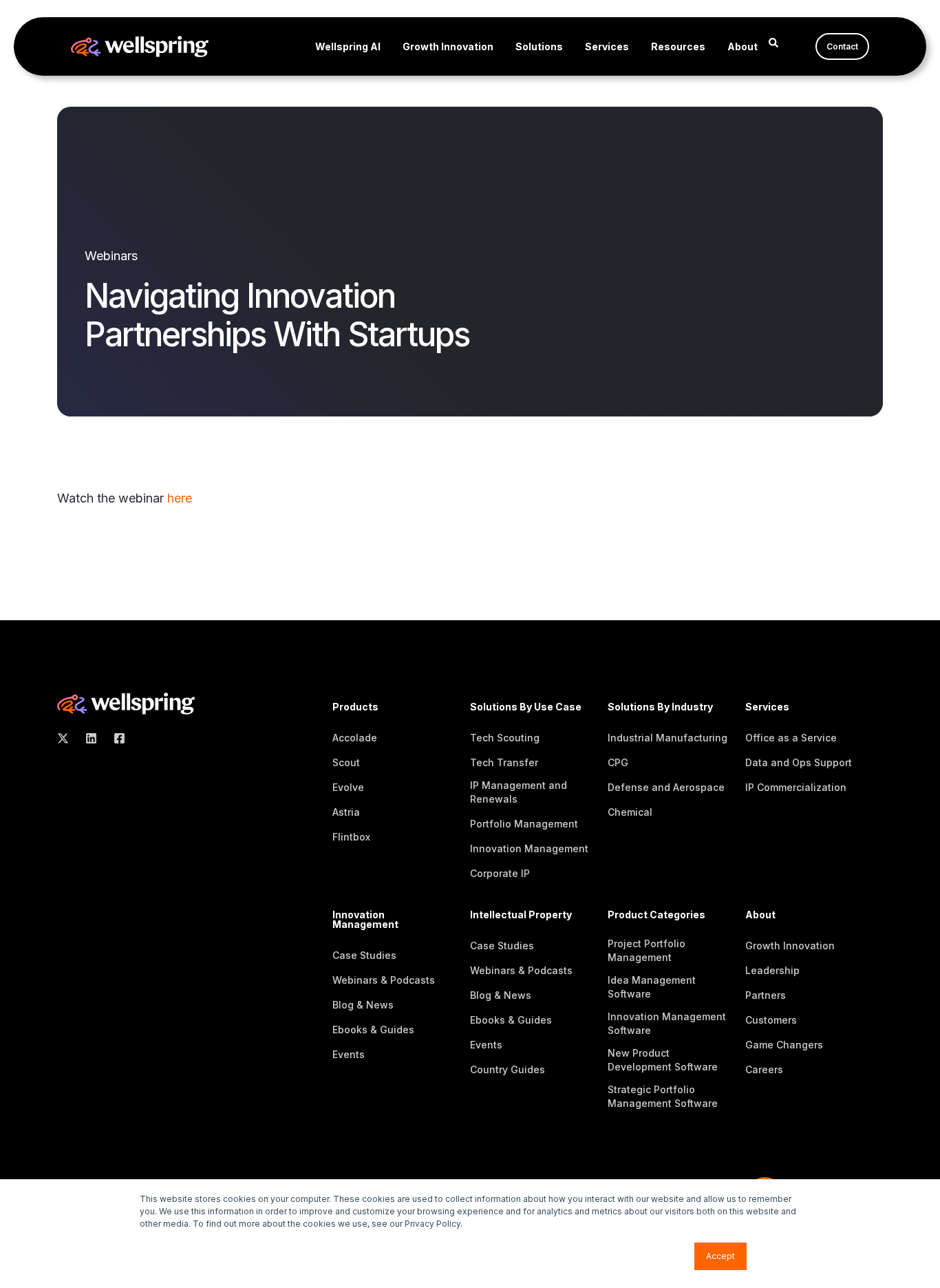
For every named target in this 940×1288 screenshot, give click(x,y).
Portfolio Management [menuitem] (524, 824)
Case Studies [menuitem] (364, 955)
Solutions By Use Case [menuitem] (525, 707)
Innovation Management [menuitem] (529, 848)
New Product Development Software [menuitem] (663, 1060)
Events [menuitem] (348, 1054)
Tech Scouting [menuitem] (505, 737)
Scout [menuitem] (346, 762)
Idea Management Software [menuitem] (652, 987)
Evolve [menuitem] (348, 787)
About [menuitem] (742, 46)
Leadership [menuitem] (772, 970)
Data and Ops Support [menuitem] (798, 762)
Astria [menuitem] (346, 812)
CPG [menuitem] (618, 762)
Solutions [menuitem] (539, 46)
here (179, 498)
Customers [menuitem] (771, 1020)
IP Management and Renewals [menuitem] (518, 792)
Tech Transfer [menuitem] (504, 762)
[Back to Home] (140, 48)
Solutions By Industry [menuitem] (660, 707)
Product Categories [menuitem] (656, 915)
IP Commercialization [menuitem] (795, 787)
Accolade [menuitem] (354, 737)
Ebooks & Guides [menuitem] (373, 1029)
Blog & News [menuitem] (363, 1005)
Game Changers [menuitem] (784, 1045)
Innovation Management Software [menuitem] (667, 1023)
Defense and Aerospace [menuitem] (666, 787)
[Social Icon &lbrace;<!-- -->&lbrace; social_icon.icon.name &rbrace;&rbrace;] (67, 738)
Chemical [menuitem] (630, 812)
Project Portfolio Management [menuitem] (646, 950)
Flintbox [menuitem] (351, 837)
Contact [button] (842, 46)
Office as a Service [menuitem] (791, 737)
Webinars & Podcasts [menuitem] (383, 980)
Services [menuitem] (607, 46)
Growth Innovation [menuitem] (448, 46)
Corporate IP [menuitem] (500, 873)
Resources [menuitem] (678, 46)
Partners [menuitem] (765, 995)
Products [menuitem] (355, 707)
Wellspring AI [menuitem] (348, 46)
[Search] (773, 41)
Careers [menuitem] (764, 1069)
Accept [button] (720, 1256)
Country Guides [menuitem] (507, 1069)
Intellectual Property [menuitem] (521, 915)
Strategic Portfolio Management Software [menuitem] (663, 1096)
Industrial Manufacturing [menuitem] (667, 737)
